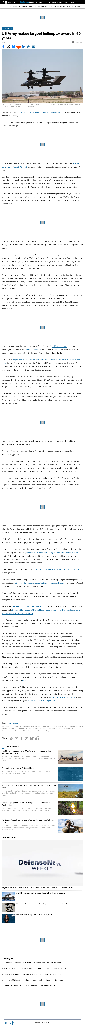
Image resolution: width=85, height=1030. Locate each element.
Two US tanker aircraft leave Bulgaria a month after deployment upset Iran (35, 968)
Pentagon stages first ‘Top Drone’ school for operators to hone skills (28, 821)
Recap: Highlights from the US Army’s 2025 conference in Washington (26, 803)
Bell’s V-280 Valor (59, 346)
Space (59, 2)
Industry (7, 28)
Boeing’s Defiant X (32, 349)
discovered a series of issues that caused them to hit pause (40, 583)
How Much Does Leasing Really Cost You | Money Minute (34, 915)
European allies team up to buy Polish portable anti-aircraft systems (32, 962)
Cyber (66, 2)
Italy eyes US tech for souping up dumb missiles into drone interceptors (34, 980)
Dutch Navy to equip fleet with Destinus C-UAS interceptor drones (32, 985)
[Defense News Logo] (27, 2)
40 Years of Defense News (69, 6)
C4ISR (72, 2)
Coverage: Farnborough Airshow (23, 6)
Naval (54, 2)
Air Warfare (40, 2)
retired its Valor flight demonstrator (27, 606)
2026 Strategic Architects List (47, 6)
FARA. (25, 680)
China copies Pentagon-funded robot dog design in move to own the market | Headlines (44, 904)
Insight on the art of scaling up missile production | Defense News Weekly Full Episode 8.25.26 (37, 887)
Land (48, 2)
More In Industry (10, 746)
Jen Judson (9, 42)
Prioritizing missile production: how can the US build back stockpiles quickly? (41, 893)
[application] (42, 863)
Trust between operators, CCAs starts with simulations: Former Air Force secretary (28, 751)
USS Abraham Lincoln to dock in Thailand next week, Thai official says (33, 974)
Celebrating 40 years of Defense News (18, 768)
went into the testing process (63, 697)
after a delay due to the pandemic (42, 700)
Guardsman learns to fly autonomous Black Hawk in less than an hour (29, 786)
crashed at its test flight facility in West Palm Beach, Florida (52, 552)
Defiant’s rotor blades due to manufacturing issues (57, 569)
